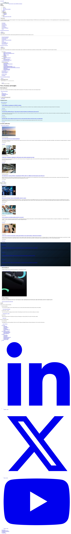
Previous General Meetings (7, 57)
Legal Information (6, 63)
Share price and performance (7, 52)
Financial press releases (7, 59)
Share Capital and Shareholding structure (9, 53)
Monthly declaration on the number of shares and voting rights (12, 67)
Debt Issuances (6, 68)
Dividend (5, 55)
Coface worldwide (6, 327)
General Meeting (6, 335)
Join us (4, 330)
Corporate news (4, 93)
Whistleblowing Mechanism (5, 531)
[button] (3, 7)
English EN (5, 13)
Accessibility (3, 532)
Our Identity (5, 328)
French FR (5, 14)
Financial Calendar (6, 338)
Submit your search (11, 80)
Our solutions (3, 95)
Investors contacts (6, 339)
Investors (3, 334)
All (2, 92)
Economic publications (5, 94)
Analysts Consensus (6, 54)
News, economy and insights (5, 331)
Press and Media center (7, 332)
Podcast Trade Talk (6, 333)
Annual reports (5, 65)
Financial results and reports (7, 337)
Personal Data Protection (5, 530)
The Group (3, 325)
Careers (3, 340)
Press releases (5, 64)
